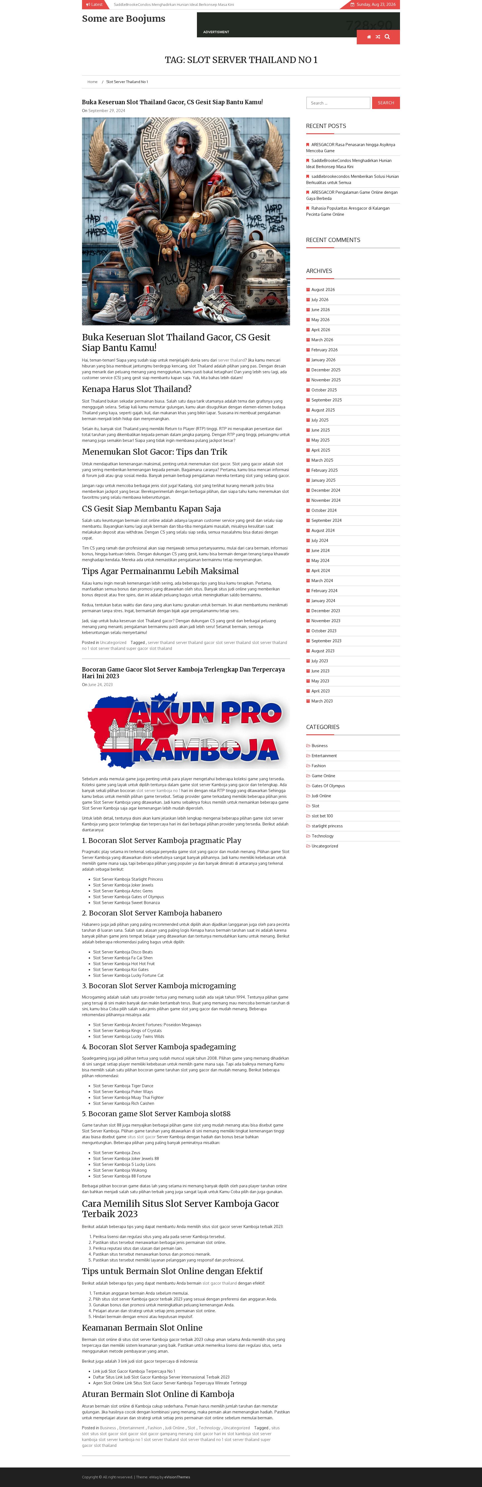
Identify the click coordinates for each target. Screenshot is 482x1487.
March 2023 (322, 701)
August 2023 (323, 650)
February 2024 (325, 590)
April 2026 (321, 329)
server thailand (231, 360)
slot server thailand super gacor (119, 648)
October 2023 (324, 630)
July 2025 (320, 420)
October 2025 (324, 390)
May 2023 (320, 681)
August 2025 (323, 410)
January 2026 (324, 359)
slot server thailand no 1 (201, 1439)
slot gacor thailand (220, 1283)
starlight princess (327, 826)
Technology (209, 1427)
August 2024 (323, 530)
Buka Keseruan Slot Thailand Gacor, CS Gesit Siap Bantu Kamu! (172, 102)
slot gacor (129, 1433)
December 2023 (326, 610)
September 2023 (326, 640)
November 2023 (326, 620)
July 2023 (320, 660)
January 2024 (323, 600)
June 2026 (321, 309)
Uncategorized (113, 642)
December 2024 (326, 490)
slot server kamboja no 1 (158, 790)
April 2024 (321, 570)
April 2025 (321, 450)
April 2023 (321, 691)
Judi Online (174, 1427)
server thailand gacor (195, 642)
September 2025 (327, 400)
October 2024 (324, 510)
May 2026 (321, 319)
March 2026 (322, 339)
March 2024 (322, 580)
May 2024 (320, 560)
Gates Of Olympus (328, 785)
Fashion (155, 1427)
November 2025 (326, 379)
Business (108, 1427)
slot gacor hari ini (210, 1433)
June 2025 (321, 430)
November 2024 (326, 500)
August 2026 (323, 289)
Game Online (323, 775)
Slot (191, 1427)
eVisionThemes (177, 1477)
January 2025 (324, 480)
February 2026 (325, 349)
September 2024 (327, 520)
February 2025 (325, 470)
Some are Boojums (123, 18)
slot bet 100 (322, 815)
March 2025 (322, 460)
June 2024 (321, 550)
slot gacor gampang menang (166, 1433)
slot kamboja (239, 1433)
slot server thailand (233, 642)
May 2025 (321, 440)
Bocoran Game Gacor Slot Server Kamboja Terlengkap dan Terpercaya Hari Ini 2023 (183, 673)
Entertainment (131, 1427)
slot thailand (161, 648)
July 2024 (320, 540)
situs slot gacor (141, 1136)
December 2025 (326, 369)
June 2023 (320, 671)
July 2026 (320, 299)
